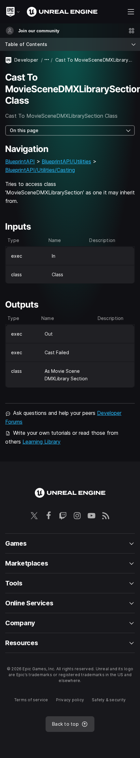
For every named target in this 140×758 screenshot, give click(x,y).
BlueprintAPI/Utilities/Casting (40, 170)
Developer (26, 60)
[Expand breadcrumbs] (47, 59)
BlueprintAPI (20, 161)
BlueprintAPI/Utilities (66, 161)
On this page (24, 130)
